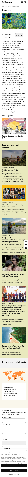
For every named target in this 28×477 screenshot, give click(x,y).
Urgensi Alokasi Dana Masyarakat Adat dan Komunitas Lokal (13, 347)
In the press (5, 272)
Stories (4, 167)
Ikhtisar (6, 37)
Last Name (6, 431)
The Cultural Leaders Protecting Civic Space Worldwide (12, 206)
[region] (14, 463)
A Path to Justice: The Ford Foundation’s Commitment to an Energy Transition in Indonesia (12, 172)
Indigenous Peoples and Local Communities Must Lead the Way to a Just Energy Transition (13, 240)
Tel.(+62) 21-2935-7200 (10, 395)
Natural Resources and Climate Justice (12, 137)
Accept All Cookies (14, 470)
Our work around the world (10, 6)
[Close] (26, 451)
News (3, 303)
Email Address (7, 417)
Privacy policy (18, 463)
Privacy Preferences (14, 474)
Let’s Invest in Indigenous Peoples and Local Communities (13, 275)
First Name (6, 424)
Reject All (14, 466)
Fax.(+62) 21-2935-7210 (10, 397)
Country (5, 439)
